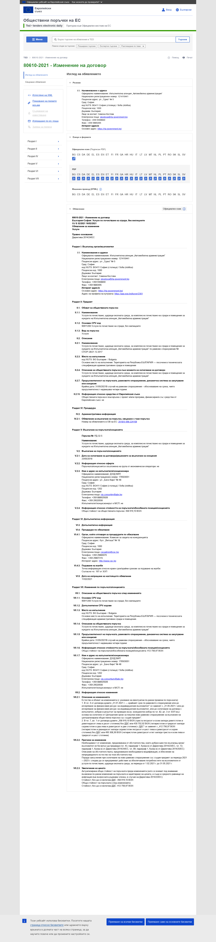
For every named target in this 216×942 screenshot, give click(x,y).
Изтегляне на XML (42, 95)
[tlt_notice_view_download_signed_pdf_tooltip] (73, 158)
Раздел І (32, 141)
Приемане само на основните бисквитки (170, 922)
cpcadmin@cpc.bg (110, 552)
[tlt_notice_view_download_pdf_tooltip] (73, 178)
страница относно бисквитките (47, 925)
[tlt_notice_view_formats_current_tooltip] (184, 208)
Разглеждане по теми (131, 46)
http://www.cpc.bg (107, 561)
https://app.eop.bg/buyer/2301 (128, 293)
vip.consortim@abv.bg (111, 494)
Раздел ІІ (32, 149)
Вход (168, 10)
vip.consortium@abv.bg (112, 679)
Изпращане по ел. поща (45, 121)
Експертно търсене (108, 46)
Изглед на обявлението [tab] (36, 75)
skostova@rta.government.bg (114, 117)
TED (26, 57)
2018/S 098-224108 (127, 421)
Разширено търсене (87, 46)
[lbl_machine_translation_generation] (100, 189)
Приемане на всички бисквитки (126, 922)
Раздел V (32, 163)
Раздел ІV (33, 156)
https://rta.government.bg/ (110, 129)
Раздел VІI (33, 178)
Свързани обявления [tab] (35, 82)
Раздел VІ (33, 171)
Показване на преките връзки (44, 103)
